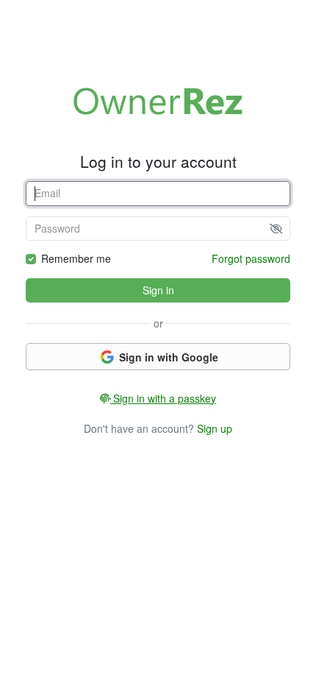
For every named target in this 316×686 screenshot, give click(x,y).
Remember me (76, 258)
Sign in (158, 290)
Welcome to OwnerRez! (158, 101)
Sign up (214, 428)
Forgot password (251, 258)
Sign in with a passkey (163, 398)
